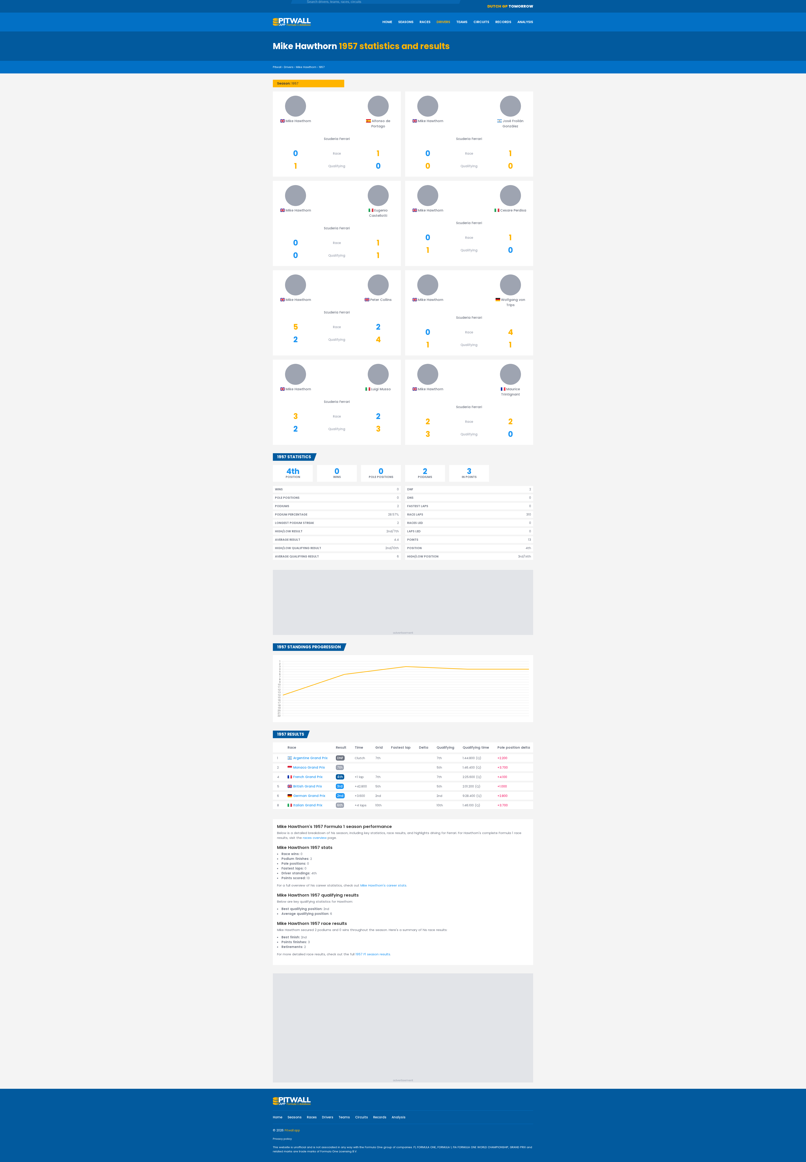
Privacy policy (282, 1139)
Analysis (525, 22)
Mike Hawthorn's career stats (383, 885)
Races (425, 22)
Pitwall (277, 67)
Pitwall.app (292, 1130)
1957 (321, 67)
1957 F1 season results (373, 954)
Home (387, 22)
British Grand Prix (307, 786)
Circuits (481, 22)
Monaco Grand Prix (309, 767)
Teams (461, 22)
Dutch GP (497, 6)
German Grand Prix (309, 796)
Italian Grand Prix (307, 805)
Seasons (405, 22)
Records (503, 22)
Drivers (443, 22)
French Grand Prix (307, 777)
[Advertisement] (405, 601)
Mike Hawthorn (306, 67)
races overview (315, 838)
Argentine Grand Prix (310, 758)
